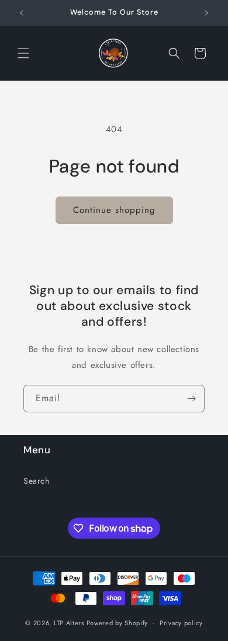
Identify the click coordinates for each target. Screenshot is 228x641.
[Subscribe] (191, 398)
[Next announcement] (206, 13)
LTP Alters (69, 623)
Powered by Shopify (117, 623)
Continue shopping (114, 210)
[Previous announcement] (21, 13)
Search (36, 481)
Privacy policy (181, 623)
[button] (23, 53)
